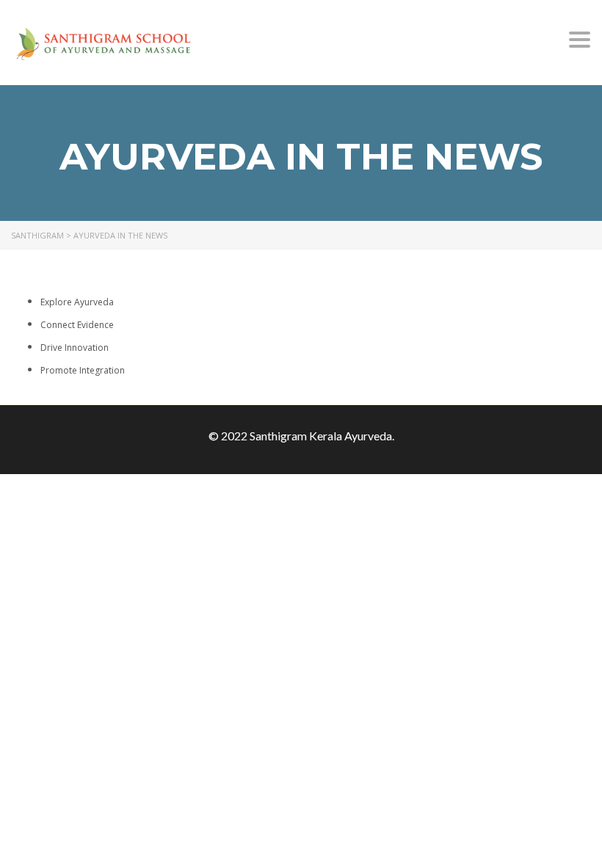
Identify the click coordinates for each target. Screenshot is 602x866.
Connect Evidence (77, 325)
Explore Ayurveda (77, 302)
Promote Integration (82, 370)
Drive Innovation (74, 347)
